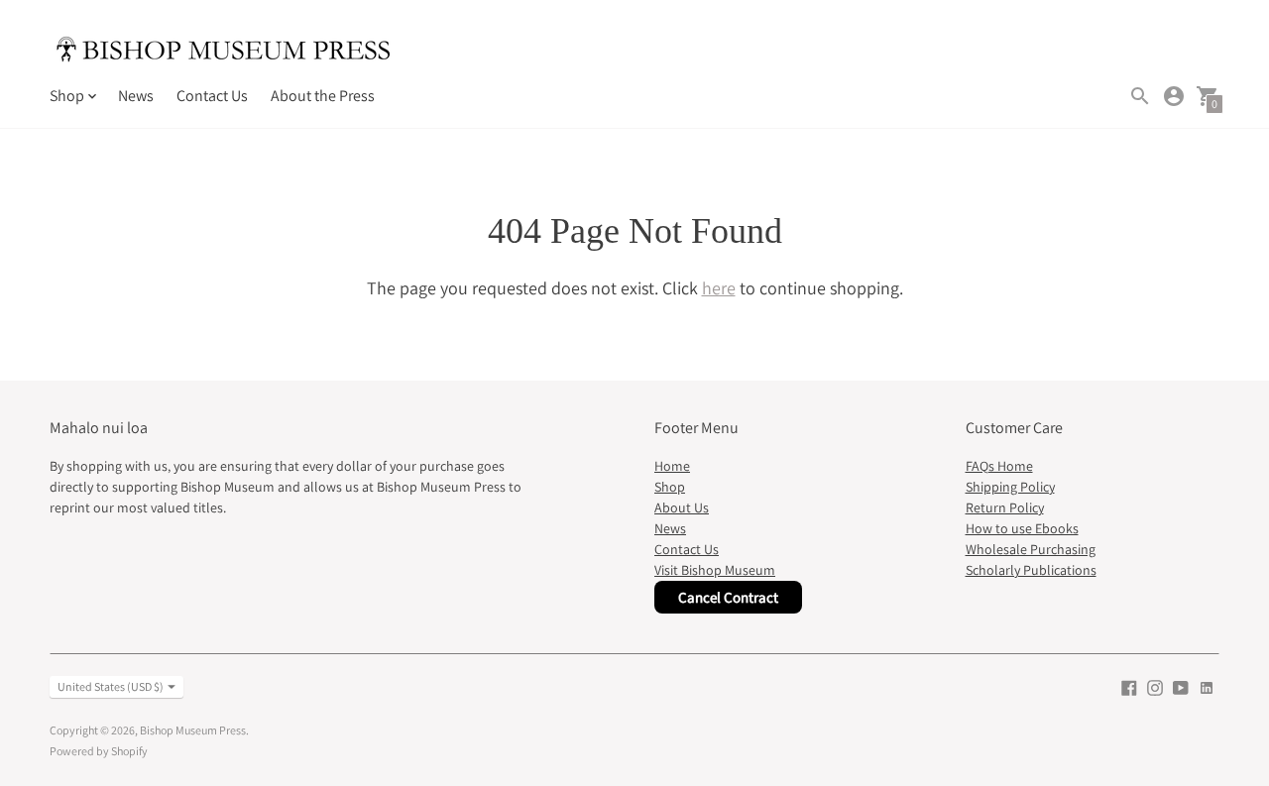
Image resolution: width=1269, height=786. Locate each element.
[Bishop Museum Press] (223, 52)
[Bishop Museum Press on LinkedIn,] (1206, 686)
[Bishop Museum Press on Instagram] (1155, 686)
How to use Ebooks (1022, 528)
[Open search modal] (1140, 96)
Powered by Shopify (99, 750)
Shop (669, 487)
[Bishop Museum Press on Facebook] (1129, 686)
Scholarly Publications (1031, 570)
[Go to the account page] (1174, 96)
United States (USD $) (111, 686)
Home (672, 466)
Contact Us (212, 95)
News (136, 95)
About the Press (323, 95)
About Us (681, 507)
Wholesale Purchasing (1031, 549)
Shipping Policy (1010, 487)
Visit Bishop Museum (714, 570)
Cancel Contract (728, 597)
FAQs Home (999, 466)
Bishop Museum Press (193, 730)
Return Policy (1005, 507)
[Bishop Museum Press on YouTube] (1181, 686)
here (719, 288)
